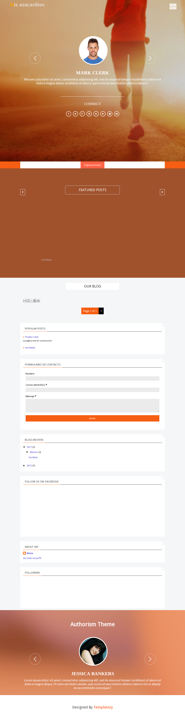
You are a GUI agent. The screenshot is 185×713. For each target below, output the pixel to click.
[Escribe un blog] (28, 301)
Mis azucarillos (27, 4)
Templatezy (103, 707)
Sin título (33, 457)
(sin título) (47, 259)
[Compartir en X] (31, 301)
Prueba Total (31, 337)
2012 (29, 465)
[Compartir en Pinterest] (38, 301)
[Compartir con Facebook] (35, 301)
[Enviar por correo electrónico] (24, 301)
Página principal (92, 165)
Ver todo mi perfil (32, 558)
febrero (34, 452)
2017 (29, 447)
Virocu (30, 553)
